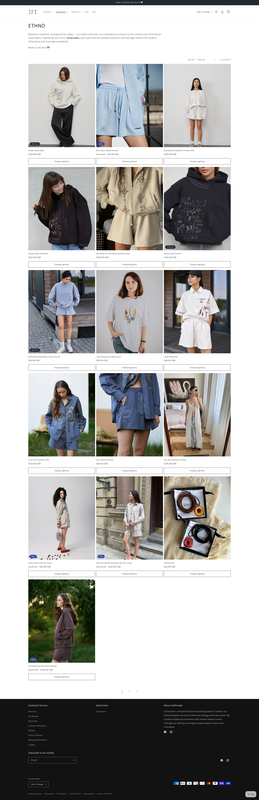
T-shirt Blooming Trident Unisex (108, 357)
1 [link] (122, 691)
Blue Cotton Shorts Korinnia (107, 150)
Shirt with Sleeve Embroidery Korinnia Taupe (114, 563)
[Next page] (137, 691)
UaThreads (38, 794)
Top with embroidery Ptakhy (175, 460)
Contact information (104, 794)
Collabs (31, 745)
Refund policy (49, 794)
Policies (31, 730)
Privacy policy (62, 794)
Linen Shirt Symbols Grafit (38, 460)
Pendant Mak (169, 563)
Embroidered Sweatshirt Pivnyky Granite (44, 357)
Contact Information (37, 726)
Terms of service (75, 794)
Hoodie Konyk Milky (36, 150)
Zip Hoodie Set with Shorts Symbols (42, 666)
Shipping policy (89, 794)
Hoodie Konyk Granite (172, 254)
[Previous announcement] (29, 2)
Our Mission (33, 716)
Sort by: (191, 59)
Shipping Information (37, 740)
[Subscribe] (74, 760)
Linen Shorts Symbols (104, 460)
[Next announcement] (230, 2)
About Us (32, 711)
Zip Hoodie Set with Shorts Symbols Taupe (113, 254)
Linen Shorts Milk (170, 357)
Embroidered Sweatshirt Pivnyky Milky (179, 150)
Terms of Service (35, 735)
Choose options (61, 161)
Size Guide (32, 721)
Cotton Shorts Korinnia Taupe (40, 563)
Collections (101, 711)
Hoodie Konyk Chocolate (38, 254)
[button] (48, 12)
